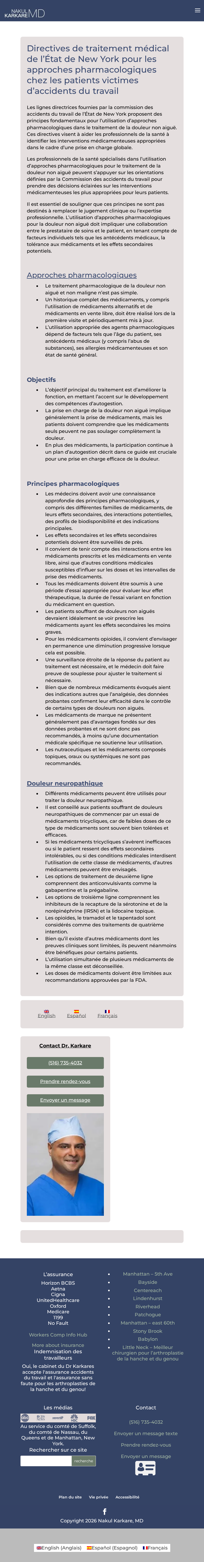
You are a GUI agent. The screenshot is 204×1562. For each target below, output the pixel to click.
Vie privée (98, 1497)
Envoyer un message (65, 1100)
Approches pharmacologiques (82, 275)
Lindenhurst (147, 1298)
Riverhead (147, 1307)
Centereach (148, 1290)
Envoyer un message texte (146, 1433)
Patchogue (148, 1315)
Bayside (147, 1282)
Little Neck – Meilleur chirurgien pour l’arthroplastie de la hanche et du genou (148, 1353)
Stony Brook (147, 1331)
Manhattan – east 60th (148, 1323)
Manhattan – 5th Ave (148, 1274)
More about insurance (58, 1345)
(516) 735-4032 (65, 1063)
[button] (197, 13)
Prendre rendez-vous (65, 1081)
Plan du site (70, 1497)
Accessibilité (127, 1497)
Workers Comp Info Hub (58, 1335)
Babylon (148, 1339)
